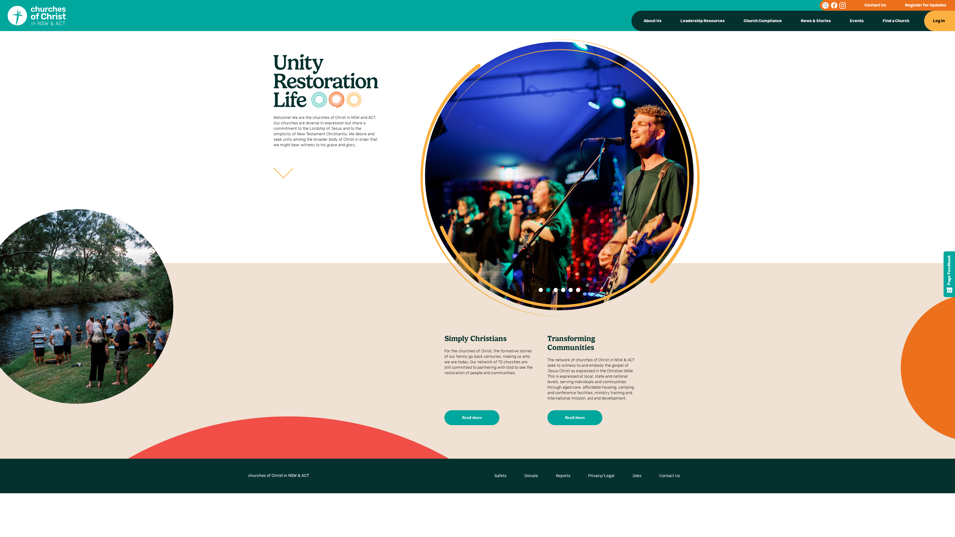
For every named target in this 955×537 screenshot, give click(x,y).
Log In (939, 21)
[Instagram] (842, 5)
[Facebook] (834, 5)
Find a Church (896, 21)
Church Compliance (763, 21)
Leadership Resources (702, 21)
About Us (653, 21)
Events (857, 21)
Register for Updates (925, 5)
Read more (472, 417)
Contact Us (875, 5)
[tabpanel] (559, 176)
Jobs (636, 476)
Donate (531, 476)
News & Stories (816, 21)
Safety (500, 476)
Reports (563, 476)
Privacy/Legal (601, 476)
